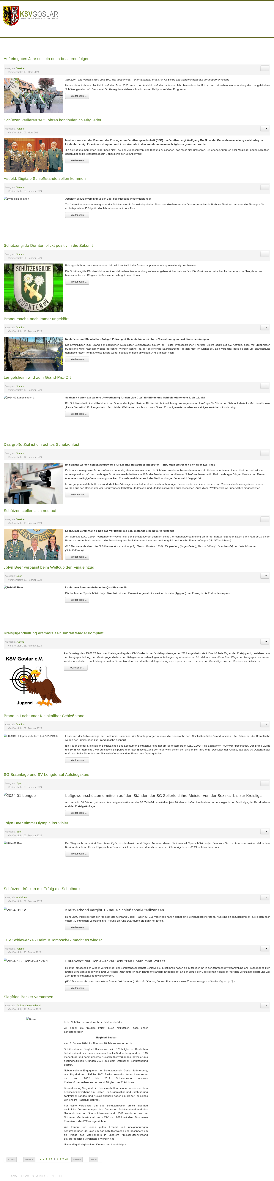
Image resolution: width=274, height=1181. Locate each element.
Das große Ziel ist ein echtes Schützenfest (41, 444)
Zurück (29, 1159)
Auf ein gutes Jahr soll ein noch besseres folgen (46, 58)
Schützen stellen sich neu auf (30, 510)
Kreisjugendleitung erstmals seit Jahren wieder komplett (53, 633)
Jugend (20, 642)
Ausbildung (22, 897)
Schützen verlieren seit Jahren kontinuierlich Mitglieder (52, 120)
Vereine (20, 68)
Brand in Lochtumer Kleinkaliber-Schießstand (44, 716)
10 (66, 1159)
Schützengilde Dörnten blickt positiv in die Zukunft (48, 245)
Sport (19, 576)
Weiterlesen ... (78, 95)
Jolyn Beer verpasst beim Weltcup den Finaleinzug (49, 567)
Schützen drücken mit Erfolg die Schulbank (42, 889)
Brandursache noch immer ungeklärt (36, 319)
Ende (94, 1159)
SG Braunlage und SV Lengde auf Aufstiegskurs (46, 774)
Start (11, 1159)
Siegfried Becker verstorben (28, 997)
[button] (264, 68)
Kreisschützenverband (28, 1005)
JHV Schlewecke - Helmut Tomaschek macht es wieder (53, 940)
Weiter (77, 1159)
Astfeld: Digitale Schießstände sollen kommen (45, 178)
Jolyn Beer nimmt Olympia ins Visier (36, 823)
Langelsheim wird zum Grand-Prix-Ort (37, 377)
